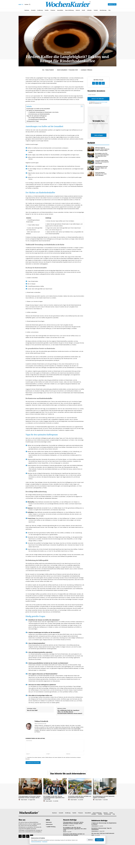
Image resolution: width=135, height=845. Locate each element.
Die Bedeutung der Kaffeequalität (38, 119)
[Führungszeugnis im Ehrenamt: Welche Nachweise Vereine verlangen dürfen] (90, 149)
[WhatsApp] (103, 83)
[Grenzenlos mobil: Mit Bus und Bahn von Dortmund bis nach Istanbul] (90, 162)
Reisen (64, 831)
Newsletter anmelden (98, 98)
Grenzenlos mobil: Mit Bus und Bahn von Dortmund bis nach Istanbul (102, 162)
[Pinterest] (100, 83)
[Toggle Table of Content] (81, 106)
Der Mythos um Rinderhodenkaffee (36, 110)
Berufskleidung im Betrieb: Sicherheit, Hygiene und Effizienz (101, 168)
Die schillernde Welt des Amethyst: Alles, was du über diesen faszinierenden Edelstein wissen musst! (69, 712)
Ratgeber (67, 52)
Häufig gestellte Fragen (33, 121)
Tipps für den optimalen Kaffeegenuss (37, 116)
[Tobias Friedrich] (29, 726)
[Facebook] (93, 83)
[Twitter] (96, 83)
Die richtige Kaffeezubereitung (37, 117)
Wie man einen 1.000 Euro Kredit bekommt (102, 833)
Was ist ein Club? (32, 710)
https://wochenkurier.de (40, 723)
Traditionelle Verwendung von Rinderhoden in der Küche (43, 112)
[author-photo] (19, 799)
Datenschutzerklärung (36, 841)
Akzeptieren (99, 839)
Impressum (44, 841)
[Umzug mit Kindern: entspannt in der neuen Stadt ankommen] (90, 174)
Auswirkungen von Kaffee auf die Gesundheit (38, 108)
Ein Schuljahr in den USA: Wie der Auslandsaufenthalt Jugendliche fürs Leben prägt (102, 155)
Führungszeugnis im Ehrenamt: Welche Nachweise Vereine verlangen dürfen (102, 149)
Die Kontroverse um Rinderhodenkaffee (39, 114)
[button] (28, 4)
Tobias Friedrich (49, 70)
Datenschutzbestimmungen (101, 102)
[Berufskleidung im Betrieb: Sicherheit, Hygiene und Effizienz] (90, 168)
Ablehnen (90, 839)
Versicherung (94, 826)
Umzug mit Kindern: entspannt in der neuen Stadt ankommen (101, 174)
